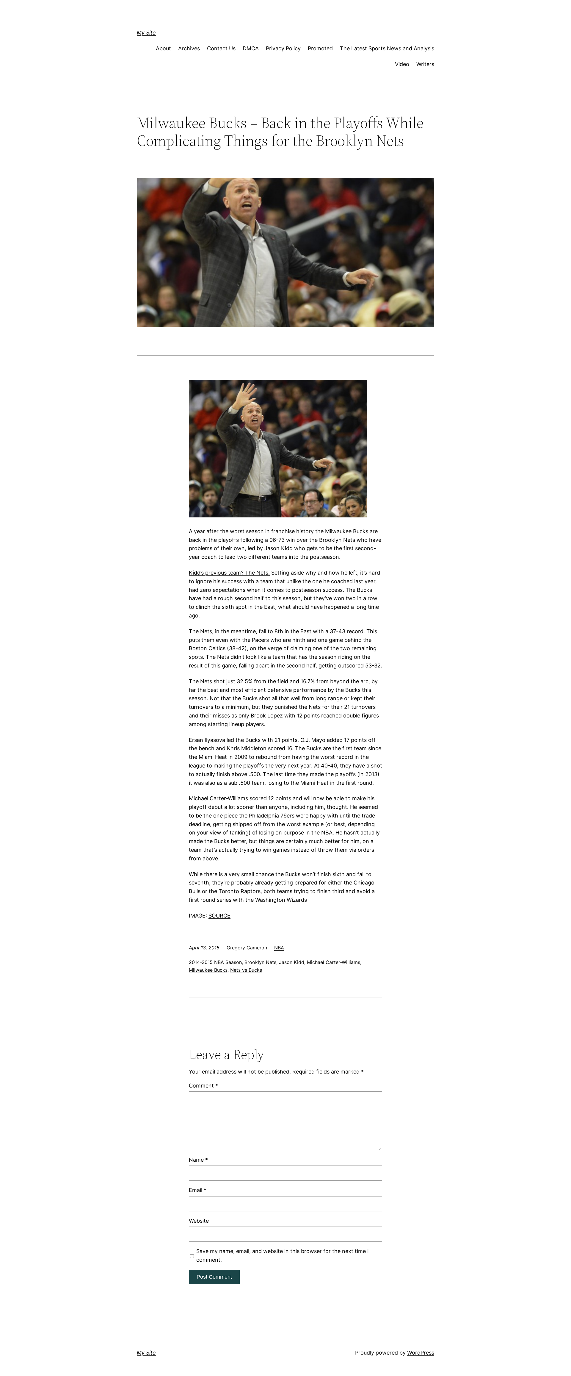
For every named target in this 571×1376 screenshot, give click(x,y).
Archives (189, 48)
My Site (146, 32)
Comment (203, 1085)
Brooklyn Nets (260, 962)
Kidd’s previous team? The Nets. (229, 573)
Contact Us (221, 48)
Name (198, 1160)
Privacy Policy (283, 48)
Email (197, 1190)
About (163, 48)
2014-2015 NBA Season (215, 962)
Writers (425, 64)
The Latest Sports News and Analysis (387, 48)
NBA (279, 948)
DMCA (251, 48)
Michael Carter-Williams (333, 962)
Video (402, 64)
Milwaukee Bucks (208, 970)
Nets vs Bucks (246, 970)
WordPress (420, 1353)
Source (219, 915)
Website (199, 1221)
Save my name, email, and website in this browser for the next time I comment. (282, 1255)
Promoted (320, 48)
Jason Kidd (291, 962)
